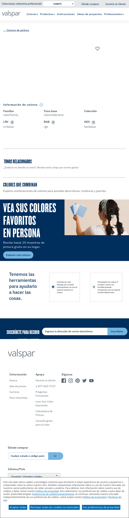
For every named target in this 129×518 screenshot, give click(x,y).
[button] (11, 122)
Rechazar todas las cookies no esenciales (54, 507)
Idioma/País (16, 469)
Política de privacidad (47, 491)
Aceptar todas (18, 507)
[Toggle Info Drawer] (41, 105)
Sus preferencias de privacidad (101, 507)
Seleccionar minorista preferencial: (22, 3)
